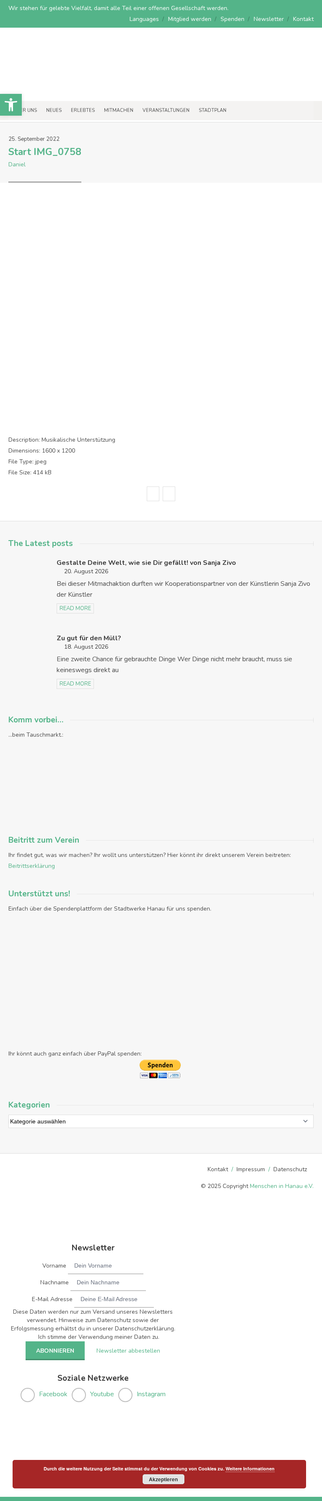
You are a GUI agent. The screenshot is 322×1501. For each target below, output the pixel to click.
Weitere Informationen (250, 1468)
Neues (54, 110)
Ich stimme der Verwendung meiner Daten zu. (98, 1337)
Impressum (250, 1169)
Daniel (17, 164)
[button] (11, 105)
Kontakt (303, 19)
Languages (144, 19)
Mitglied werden (189, 19)
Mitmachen (118, 110)
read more (75, 608)
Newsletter (269, 19)
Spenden (232, 19)
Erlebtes (83, 110)
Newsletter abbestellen (128, 1351)
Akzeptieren (163, 1479)
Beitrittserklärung (31, 866)
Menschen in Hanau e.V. (282, 1186)
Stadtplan (212, 110)
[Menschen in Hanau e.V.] (63, 89)
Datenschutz (290, 1169)
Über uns (25, 110)
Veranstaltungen (166, 110)
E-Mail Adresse (52, 1299)
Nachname (54, 1282)
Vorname (54, 1266)
